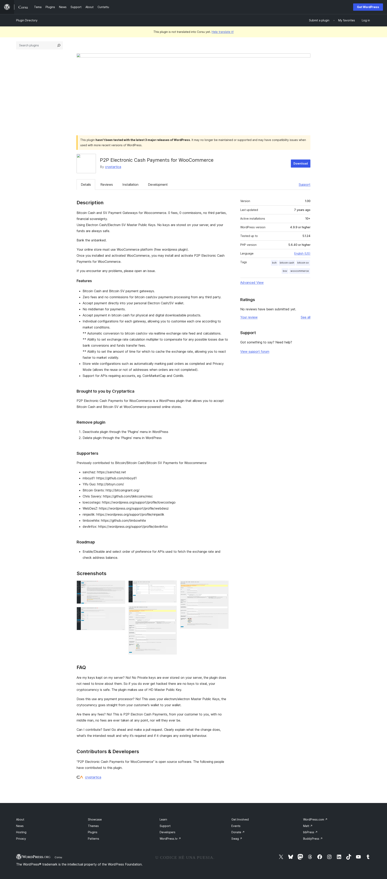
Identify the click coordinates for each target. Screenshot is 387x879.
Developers (167, 832)
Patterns (93, 838)
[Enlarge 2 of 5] (120, 612)
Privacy (21, 838)
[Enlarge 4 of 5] (171, 611)
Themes (93, 826)
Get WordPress (368, 7)
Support (304, 184)
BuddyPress (313, 838)
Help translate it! (223, 31)
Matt (308, 826)
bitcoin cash (287, 262)
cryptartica (113, 167)
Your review (249, 317)
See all (305, 317)
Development (158, 184)
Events (235, 826)
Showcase (95, 819)
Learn (163, 819)
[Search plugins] (59, 45)
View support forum (254, 351)
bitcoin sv (303, 262)
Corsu (58, 857)
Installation (130, 184)
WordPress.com (315, 819)
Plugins (92, 832)
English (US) (302, 253)
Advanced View (252, 282)
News (20, 826)
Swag (236, 838)
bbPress (310, 832)
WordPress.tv (170, 838)
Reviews (106, 184)
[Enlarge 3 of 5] (171, 586)
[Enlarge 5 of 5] (223, 586)
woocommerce (299, 270)
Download (300, 163)
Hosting (21, 832)
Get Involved (240, 819)
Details (86, 184)
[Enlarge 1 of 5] (120, 586)
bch (274, 262)
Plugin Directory (26, 20)
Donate (238, 832)
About (20, 819)
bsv (285, 270)
